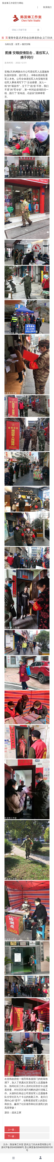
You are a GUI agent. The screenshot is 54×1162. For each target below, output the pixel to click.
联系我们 (47, 7)
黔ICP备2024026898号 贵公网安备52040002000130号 (27, 1149)
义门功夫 (47, 37)
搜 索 (38, 30)
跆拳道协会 (35, 37)
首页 (17, 44)
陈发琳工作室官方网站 (12, 2)
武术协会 (24, 37)
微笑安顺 (26, 44)
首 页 (5, 37)
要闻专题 (13, 37)
